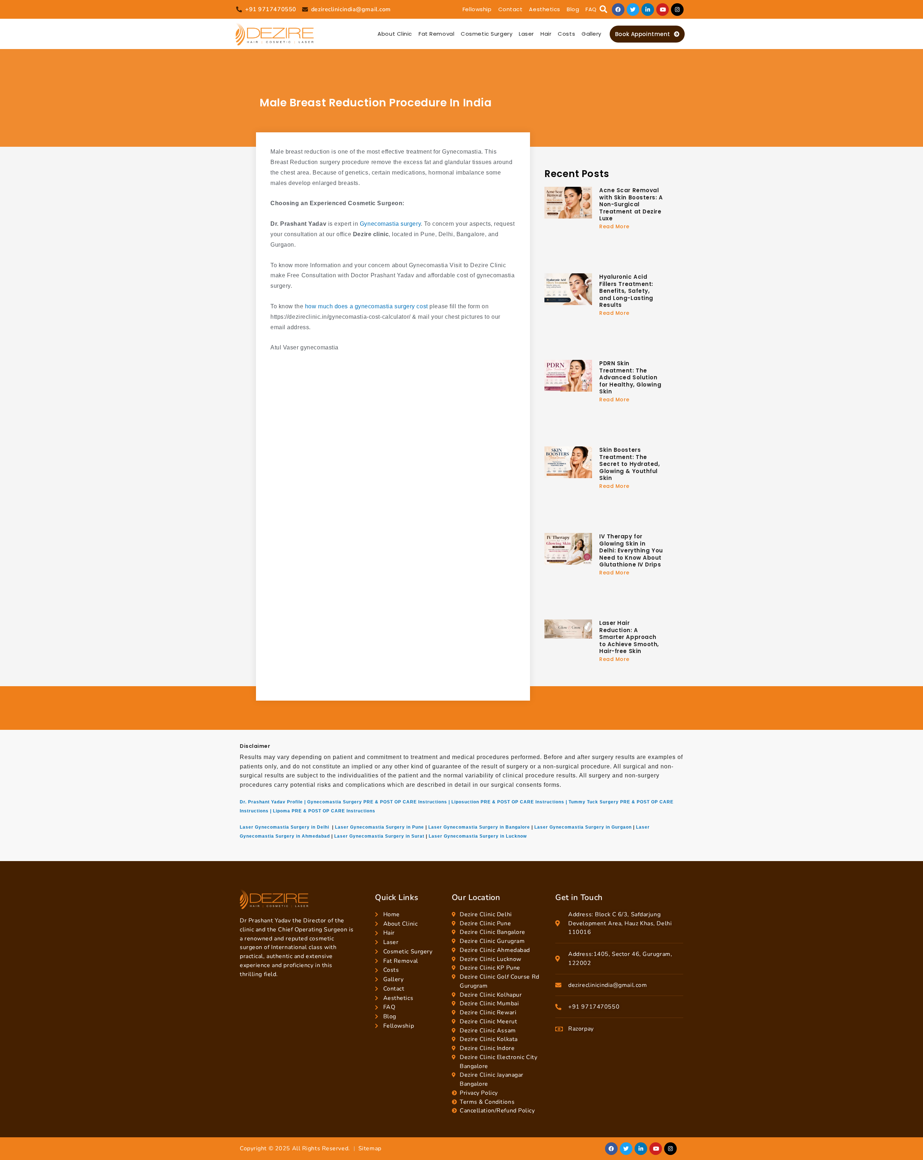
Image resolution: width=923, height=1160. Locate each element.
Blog (573, 9)
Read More (614, 226)
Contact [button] (510, 9)
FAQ (591, 9)
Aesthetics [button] (544, 9)
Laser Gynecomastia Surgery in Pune (379, 827)
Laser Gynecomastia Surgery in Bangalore (479, 827)
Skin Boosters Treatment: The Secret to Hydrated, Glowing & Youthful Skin (629, 464)
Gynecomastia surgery (389, 224)
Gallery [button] (591, 34)
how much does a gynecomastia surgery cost (366, 306)
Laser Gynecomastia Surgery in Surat (379, 836)
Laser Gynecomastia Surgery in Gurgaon (583, 827)
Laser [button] (526, 34)
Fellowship (477, 9)
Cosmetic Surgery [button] (486, 34)
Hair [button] (545, 34)
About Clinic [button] (394, 34)
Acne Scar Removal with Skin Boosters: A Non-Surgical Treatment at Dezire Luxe (631, 204)
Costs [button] (566, 34)
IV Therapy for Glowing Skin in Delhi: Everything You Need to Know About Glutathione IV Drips (631, 550)
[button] (603, 10)
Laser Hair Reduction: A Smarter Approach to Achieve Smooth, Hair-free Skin (629, 637)
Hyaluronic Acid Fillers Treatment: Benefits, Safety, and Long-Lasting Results (626, 291)
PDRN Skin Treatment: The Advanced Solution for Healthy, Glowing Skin (630, 377)
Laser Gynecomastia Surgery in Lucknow (478, 836)
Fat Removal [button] (436, 34)
